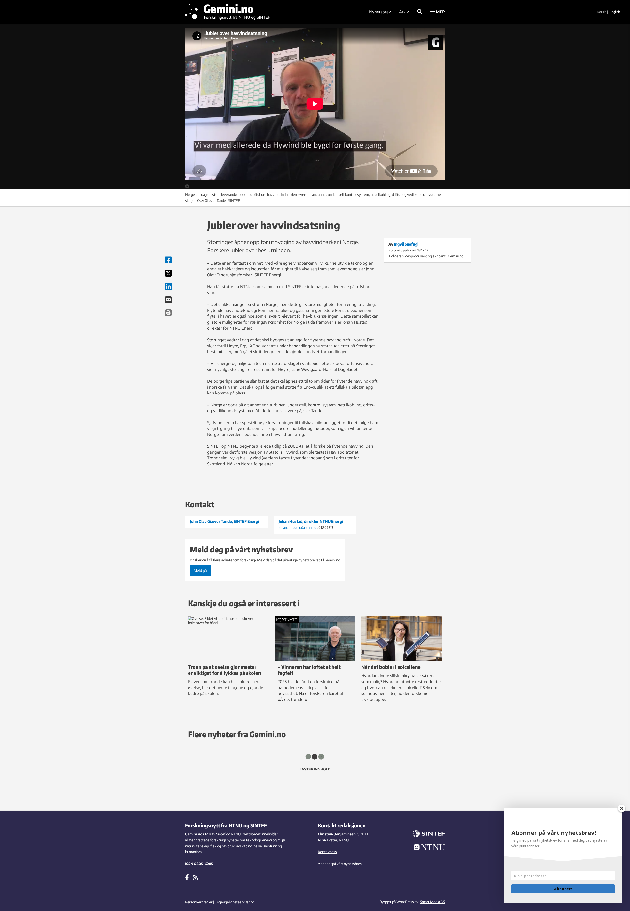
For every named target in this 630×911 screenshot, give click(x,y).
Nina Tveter (327, 840)
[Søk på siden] (419, 12)
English (614, 12)
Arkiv (404, 11)
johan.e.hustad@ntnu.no (298, 527)
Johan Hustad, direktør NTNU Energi (311, 521)
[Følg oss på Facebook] (187, 877)
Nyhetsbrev (380, 11)
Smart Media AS (432, 902)
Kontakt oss (327, 852)
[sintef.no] (426, 834)
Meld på (200, 570)
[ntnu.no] (426, 848)
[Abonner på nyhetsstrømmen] (195, 877)
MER (440, 11)
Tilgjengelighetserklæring (234, 902)
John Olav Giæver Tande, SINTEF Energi (224, 521)
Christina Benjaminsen (337, 834)
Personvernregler (198, 902)
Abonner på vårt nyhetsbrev (340, 864)
